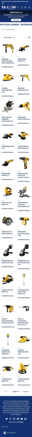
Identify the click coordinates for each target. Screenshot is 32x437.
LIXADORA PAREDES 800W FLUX (23, 380)
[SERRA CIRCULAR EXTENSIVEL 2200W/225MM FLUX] (24, 192)
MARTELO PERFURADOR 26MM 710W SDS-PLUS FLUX (8, 321)
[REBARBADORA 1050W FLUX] (24, 48)
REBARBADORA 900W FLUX (8, 147)
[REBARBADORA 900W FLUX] (8, 136)
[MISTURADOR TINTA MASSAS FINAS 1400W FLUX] (24, 279)
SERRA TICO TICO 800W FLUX (6, 203)
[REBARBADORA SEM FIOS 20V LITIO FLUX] (8, 250)
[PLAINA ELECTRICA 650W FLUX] (8, 279)
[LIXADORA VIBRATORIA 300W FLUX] (24, 339)
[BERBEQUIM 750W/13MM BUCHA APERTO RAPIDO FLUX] (8, 48)
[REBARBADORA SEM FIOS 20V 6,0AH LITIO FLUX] (24, 250)
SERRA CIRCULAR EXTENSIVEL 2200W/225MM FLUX (23, 204)
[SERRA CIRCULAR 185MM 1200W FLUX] (8, 221)
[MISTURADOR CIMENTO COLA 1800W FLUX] (8, 339)
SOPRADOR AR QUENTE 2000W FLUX (24, 118)
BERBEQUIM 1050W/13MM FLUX (23, 89)
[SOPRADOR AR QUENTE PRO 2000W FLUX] (24, 221)
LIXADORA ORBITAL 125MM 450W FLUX (23, 147)
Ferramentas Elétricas (10, 29)
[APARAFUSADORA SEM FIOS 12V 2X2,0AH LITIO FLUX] (24, 163)
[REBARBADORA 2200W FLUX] (8, 163)
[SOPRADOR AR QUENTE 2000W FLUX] (24, 106)
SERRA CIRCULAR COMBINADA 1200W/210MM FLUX (7, 119)
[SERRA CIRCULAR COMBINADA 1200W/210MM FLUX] (8, 106)
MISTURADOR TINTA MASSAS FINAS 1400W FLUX (23, 291)
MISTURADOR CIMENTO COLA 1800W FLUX (6, 352)
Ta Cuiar (6, 426)
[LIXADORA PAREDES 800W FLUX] (24, 368)
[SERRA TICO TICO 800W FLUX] (8, 192)
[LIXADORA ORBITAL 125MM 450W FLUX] (24, 136)
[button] (25, 7)
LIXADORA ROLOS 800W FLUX (7, 380)
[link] (6, 392)
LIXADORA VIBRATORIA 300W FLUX (23, 352)
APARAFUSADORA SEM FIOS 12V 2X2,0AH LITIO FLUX (23, 175)
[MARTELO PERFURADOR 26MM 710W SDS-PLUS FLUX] (8, 308)
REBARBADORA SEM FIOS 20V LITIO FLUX (7, 261)
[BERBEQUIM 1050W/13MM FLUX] (24, 77)
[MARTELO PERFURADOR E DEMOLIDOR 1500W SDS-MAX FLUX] (24, 308)
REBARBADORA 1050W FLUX (22, 60)
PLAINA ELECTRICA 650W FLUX (7, 291)
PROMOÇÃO (16, 20)
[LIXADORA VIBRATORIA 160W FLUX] (8, 77)
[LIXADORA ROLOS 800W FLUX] (8, 368)
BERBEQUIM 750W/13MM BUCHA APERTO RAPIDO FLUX (8, 61)
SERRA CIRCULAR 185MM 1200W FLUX (7, 232)
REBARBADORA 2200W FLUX (6, 174)
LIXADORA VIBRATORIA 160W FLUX (7, 90)
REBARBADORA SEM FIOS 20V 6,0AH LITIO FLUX (24, 262)
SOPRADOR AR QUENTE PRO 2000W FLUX (23, 233)
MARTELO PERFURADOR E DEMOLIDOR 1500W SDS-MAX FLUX (23, 321)
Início (3, 29)
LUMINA (21, 422)
